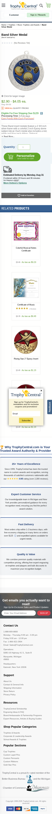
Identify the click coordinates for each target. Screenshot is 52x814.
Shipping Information (12, 688)
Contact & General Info (13, 684)
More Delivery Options (15, 183)
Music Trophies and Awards (28, 25)
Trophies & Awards (11, 733)
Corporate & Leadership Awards (17, 736)
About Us (7, 681)
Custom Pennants (11, 758)
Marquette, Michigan (12, 656)
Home (3, 25)
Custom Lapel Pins (11, 755)
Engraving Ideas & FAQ (13, 712)
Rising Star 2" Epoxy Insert (26, 359)
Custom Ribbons (10, 761)
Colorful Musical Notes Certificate (26, 249)
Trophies (11, 25)
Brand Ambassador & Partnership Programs (22, 715)
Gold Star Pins (9, 765)
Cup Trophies (9, 751)
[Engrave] (22, 157)
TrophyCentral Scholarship (15, 709)
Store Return (9, 691)
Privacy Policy (9, 694)
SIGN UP (44, 613)
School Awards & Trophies (14, 739)
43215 (16, 180)
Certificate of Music (26, 304)
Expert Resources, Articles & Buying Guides (22, 719)
